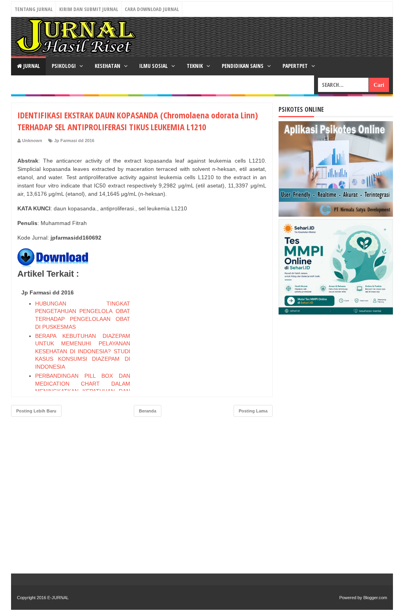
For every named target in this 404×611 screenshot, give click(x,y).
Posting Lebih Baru (36, 411)
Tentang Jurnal (33, 9)
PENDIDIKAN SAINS (243, 65)
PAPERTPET (295, 65)
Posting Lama (253, 411)
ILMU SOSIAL (154, 65)
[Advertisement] (207, 335)
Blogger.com (375, 597)
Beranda (147, 411)
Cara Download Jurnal (152, 9)
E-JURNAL (58, 597)
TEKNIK (195, 65)
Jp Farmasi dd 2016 (74, 140)
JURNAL (31, 65)
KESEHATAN (108, 65)
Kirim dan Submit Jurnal (88, 9)
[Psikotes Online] (336, 215)
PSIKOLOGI (64, 65)
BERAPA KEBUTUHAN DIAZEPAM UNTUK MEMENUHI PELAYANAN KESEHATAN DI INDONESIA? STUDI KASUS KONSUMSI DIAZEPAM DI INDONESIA (82, 351)
